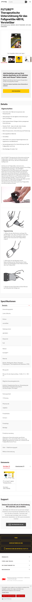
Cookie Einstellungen (12, 578)
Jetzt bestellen (16, 91)
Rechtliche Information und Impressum (15, 577)
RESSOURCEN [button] (6, 569)
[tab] (6, 466)
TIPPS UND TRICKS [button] (7, 561)
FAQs (16, 537)
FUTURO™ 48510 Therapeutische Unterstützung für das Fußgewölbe (8, 482)
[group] (4, 59)
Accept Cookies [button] (21, 595)
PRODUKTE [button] (5, 556)
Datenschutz (27, 577)
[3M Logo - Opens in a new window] (4, 2)
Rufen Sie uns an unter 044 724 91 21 (17, 549)
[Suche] (26, 2)
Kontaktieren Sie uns (16, 543)
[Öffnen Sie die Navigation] (30, 2)
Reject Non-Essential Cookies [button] (8, 595)
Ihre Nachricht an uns (17, 524)
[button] (7, 599)
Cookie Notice (5, 592)
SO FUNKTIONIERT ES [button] (8, 565)
